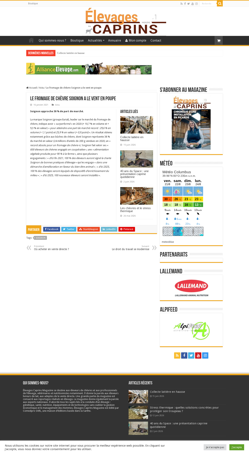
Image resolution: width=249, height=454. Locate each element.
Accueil (31, 40)
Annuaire (114, 40)
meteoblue (168, 241)
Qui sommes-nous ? (52, 40)
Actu (41, 87)
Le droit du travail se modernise (130, 248)
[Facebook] (185, 3)
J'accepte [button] (237, 447)
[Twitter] (188, 3)
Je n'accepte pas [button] (215, 447)
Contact (156, 40)
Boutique (33, 3)
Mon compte (137, 40)
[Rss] (181, 3)
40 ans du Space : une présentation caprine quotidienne (134, 174)
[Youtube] (192, 3)
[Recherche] (220, 3)
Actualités (95, 40)
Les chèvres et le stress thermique (135, 209)
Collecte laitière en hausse (71, 53)
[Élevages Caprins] (124, 20)
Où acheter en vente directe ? (51, 248)
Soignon (41, 238)
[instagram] (196, 3)
